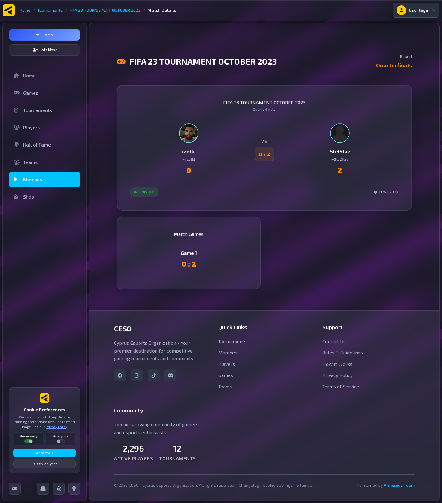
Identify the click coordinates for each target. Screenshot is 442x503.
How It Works (337, 364)
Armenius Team (399, 485)
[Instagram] (137, 375)
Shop (28, 196)
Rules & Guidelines (342, 352)
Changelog (249, 485)
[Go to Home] (9, 10)
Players (31, 127)
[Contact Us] (15, 489)
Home (25, 10)
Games (30, 93)
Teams (30, 162)
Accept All (44, 453)
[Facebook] (120, 375)
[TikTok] (154, 375)
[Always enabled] (28, 441)
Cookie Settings (278, 485)
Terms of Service (340, 386)
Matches (32, 179)
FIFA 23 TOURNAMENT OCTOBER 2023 (105, 10)
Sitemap (304, 485)
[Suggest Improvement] (74, 489)
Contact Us (334, 341)
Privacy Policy (56, 427)
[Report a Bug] (59, 489)
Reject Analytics (44, 464)
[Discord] (170, 375)
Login (48, 34)
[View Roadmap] (43, 489)
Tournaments (50, 10)
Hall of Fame (37, 144)
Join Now (48, 50)
